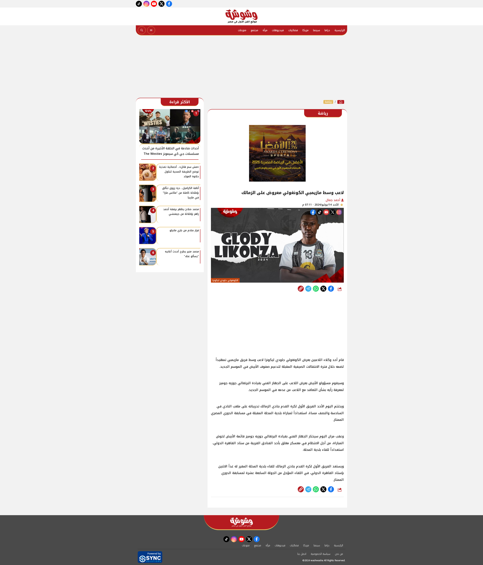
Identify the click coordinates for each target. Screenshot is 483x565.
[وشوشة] (241, 16)
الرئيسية (340, 30)
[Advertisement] (241, 67)
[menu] (151, 30)
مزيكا (305, 30)
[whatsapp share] (316, 289)
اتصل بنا (301, 554)
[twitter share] (323, 289)
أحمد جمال (333, 200)
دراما (327, 30)
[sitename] (241, 522)
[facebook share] (331, 289)
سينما (316, 30)
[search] (142, 30)
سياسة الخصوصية (320, 554)
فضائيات (293, 30)
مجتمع (254, 30)
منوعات (242, 30)
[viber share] (308, 289)
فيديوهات (278, 30)
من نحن (339, 554)
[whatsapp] (301, 289)
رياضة (328, 102)
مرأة (265, 30)
